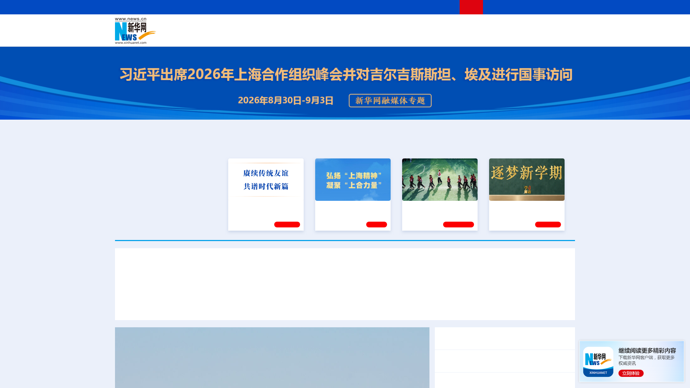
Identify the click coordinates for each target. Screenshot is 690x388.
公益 (483, 35)
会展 (424, 35)
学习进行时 (223, 25)
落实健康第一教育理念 (431, 205)
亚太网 (518, 35)
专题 (560, 306)
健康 (470, 25)
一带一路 (499, 35)
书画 (458, 25)
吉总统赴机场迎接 (313, 306)
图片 (519, 25)
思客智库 (345, 25)
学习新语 (548, 223)
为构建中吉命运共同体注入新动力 (385, 306)
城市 (389, 35)
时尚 (460, 35)
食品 (240, 35)
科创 (409, 25)
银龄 (356, 35)
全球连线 (368, 25)
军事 (482, 25)
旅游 (401, 35)
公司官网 (170, 30)
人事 (267, 25)
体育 (433, 25)
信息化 (276, 35)
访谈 (494, 25)
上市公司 (538, 35)
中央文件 (560, 25)
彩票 (436, 35)
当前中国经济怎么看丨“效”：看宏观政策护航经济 (500, 384)
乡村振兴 (339, 35)
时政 (255, 25)
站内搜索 (532, 7)
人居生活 (257, 35)
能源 (413, 35)
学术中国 (317, 35)
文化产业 (560, 35)
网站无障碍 (441, 7)
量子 (421, 25)
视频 (507, 25)
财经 (291, 25)
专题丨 (447, 356)
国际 (279, 25)
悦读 (471, 35)
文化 (446, 25)
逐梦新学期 (505, 205)
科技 (397, 25)
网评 (304, 25)
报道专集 (548, 144)
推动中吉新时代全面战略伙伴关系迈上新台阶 (491, 306)
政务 (531, 25)
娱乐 (448, 35)
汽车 (229, 35)
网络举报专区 (562, 7)
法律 (543, 25)
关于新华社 (279, 7)
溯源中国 (372, 35)
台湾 (328, 25)
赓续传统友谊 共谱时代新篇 (263, 205)
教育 (385, 25)
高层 (243, 25)
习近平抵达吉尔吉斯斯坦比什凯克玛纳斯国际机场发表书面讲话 (204, 306)
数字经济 (295, 35)
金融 (217, 35)
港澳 (316, 25)
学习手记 (287, 223)
